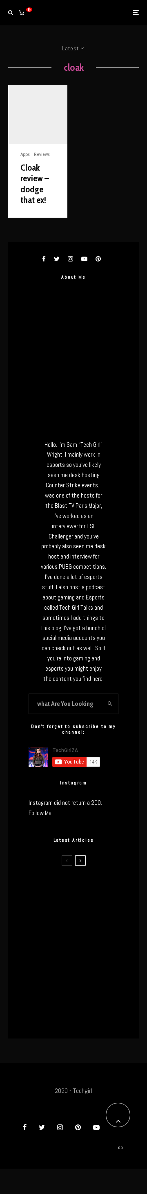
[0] (21, 12)
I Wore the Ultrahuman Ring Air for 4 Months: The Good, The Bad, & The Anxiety (90, 934)
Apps (25, 154)
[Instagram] (60, 1127)
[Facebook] (25, 1127)
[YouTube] (96, 1127)
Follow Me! (41, 813)
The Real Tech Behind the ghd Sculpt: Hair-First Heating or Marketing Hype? (90, 888)
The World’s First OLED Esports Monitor (90, 1017)
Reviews (42, 154)
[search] (110, 704)
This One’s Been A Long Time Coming (87, 978)
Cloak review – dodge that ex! (34, 183)
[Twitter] (42, 1127)
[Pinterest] (78, 1127)
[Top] (118, 1115)
